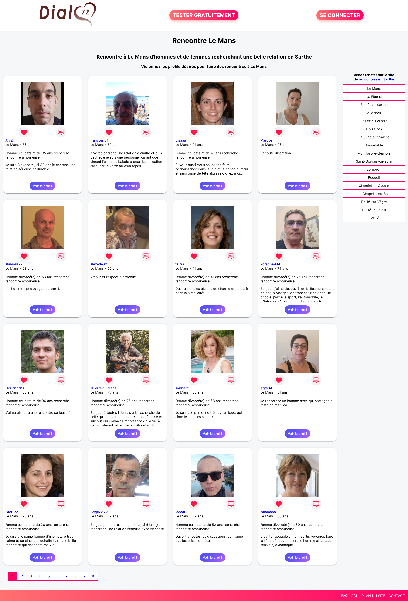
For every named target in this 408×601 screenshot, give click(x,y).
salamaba (268, 512)
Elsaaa (180, 140)
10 (93, 576)
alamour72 (14, 264)
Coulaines (374, 129)
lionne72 (182, 388)
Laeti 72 (11, 512)
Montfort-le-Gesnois (373, 153)
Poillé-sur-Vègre (374, 202)
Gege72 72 (99, 512)
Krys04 (266, 388)
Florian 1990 (15, 388)
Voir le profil (42, 186)
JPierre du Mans (103, 388)
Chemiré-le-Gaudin (374, 185)
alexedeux (98, 264)
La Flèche (374, 96)
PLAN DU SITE (373, 596)
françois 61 (99, 140)
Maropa (266, 140)
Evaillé (374, 218)
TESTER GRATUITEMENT (204, 15)
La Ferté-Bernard (374, 121)
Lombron (374, 169)
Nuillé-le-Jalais (374, 210)
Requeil (374, 177)
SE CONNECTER (340, 15)
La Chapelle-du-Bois (374, 194)
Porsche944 (270, 264)
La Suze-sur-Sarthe (374, 137)
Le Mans (374, 88)
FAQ (344, 596)
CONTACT (396, 596)
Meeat (180, 512)
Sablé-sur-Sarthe (374, 105)
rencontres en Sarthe (376, 79)
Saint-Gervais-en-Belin (374, 161)
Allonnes (374, 113)
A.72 (9, 140)
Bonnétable (374, 145)
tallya (179, 264)
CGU (354, 596)
